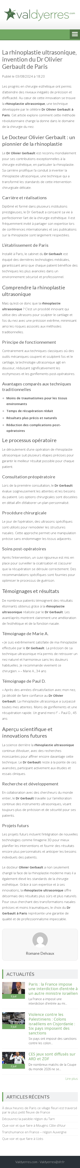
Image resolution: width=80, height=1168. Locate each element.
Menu (75, 34)
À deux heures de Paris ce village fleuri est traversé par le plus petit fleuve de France (39, 1110)
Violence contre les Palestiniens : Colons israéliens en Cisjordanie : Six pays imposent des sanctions (52, 1023)
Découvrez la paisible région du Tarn (28, 1119)
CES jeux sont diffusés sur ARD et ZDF (52, 1056)
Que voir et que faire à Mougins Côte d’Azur (34, 1125)
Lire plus (71, 1078)
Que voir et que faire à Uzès (22, 1138)
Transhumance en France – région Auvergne (34, 1132)
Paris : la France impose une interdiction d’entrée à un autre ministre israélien (53, 989)
